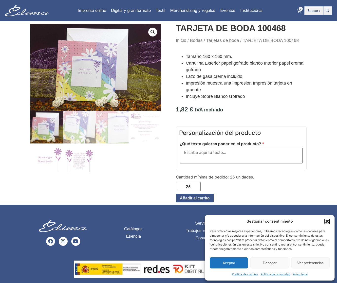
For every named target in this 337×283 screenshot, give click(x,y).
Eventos (227, 10)
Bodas (196, 40)
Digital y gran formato (131, 10)
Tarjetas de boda (222, 40)
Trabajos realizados (204, 230)
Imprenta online (92, 10)
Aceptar (229, 263)
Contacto (203, 238)
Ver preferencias (310, 263)
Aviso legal (300, 274)
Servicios (203, 223)
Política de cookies (245, 274)
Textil (160, 10)
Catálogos (133, 229)
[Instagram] (63, 241)
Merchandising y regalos (192, 10)
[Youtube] (75, 241)
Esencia (133, 236)
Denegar (270, 263)
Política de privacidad (275, 274)
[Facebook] (50, 241)
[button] (327, 221)
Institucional (251, 10)
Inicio (181, 40)
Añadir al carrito (195, 198)
